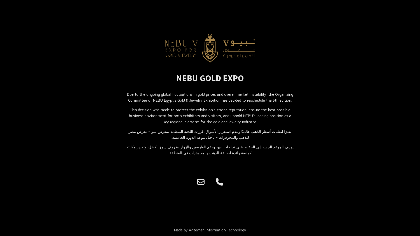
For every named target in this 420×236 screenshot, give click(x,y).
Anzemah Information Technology (217, 230)
